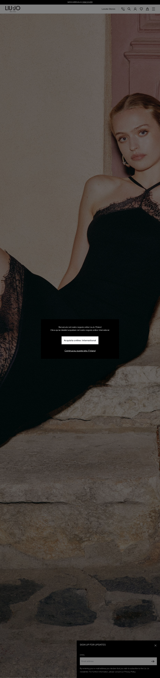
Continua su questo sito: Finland (80, 350)
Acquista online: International (80, 340)
